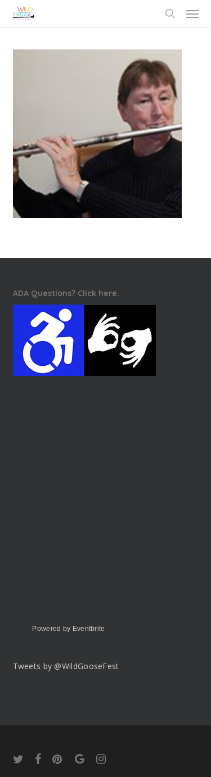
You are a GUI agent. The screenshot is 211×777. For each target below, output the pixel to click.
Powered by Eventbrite (68, 629)
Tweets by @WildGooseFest (66, 666)
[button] (192, 13)
